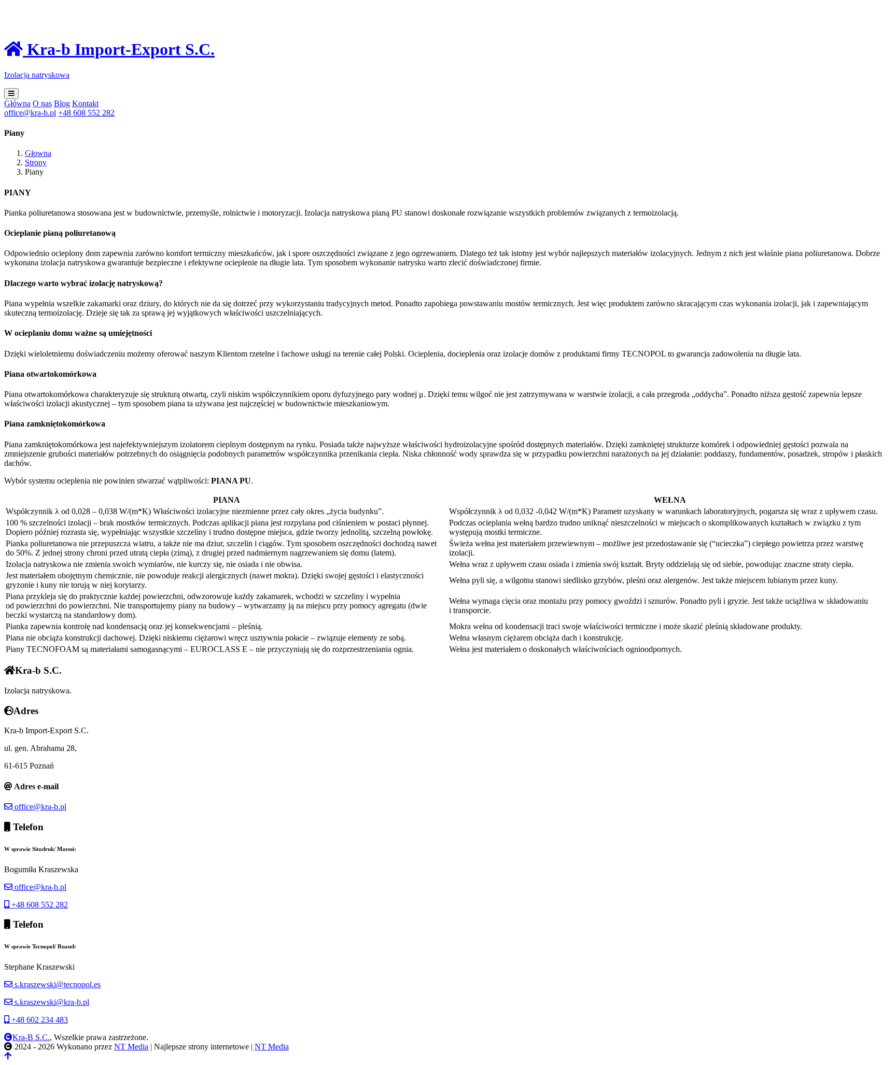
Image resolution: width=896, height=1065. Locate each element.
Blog (62, 103)
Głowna (38, 153)
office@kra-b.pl (39, 806)
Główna (17, 103)
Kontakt (85, 103)
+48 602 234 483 (38, 1019)
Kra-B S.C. (31, 1037)
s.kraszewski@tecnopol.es (56, 984)
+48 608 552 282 (38, 904)
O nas (42, 103)
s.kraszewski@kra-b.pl (50, 1002)
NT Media (131, 1046)
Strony (36, 162)
